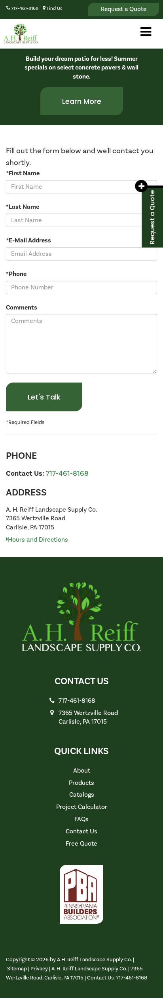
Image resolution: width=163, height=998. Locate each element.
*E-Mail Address (28, 240)
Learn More (81, 101)
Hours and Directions (38, 540)
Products (81, 783)
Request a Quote (123, 9)
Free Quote (81, 844)
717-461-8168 (67, 473)
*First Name (23, 173)
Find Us (54, 8)
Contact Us (81, 831)
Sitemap (17, 968)
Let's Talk (44, 397)
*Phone (16, 274)
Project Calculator (81, 807)
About (81, 771)
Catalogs (81, 795)
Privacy (39, 968)
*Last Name (22, 207)
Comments (21, 307)
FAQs (81, 819)
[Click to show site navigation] (146, 33)
